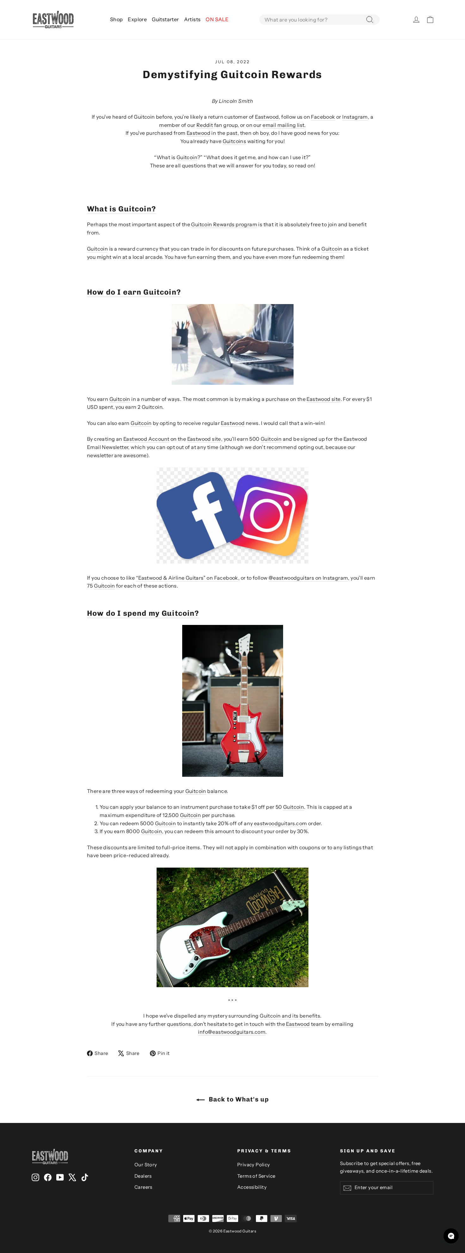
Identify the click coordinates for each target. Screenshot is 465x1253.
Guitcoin (187, 157)
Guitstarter (165, 19)
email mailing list (283, 125)
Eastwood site (323, 399)
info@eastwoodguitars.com (231, 1032)
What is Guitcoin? (121, 208)
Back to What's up (238, 1099)
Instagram (355, 117)
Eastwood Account (146, 439)
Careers (143, 1187)
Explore (137, 19)
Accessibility (252, 1187)
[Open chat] (451, 1236)
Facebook (323, 117)
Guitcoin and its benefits (290, 1016)
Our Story (145, 1165)
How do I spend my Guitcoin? (143, 613)
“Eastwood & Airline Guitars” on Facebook (187, 578)
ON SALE (217, 19)
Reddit (204, 125)
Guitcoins (234, 141)
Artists (192, 19)
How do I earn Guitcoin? (134, 292)
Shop (116, 19)
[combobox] (319, 20)
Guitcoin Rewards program (224, 224)
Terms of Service (256, 1176)
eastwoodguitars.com (280, 823)
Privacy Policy (253, 1165)
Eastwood (267, 117)
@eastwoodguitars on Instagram (308, 578)
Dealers (143, 1176)
